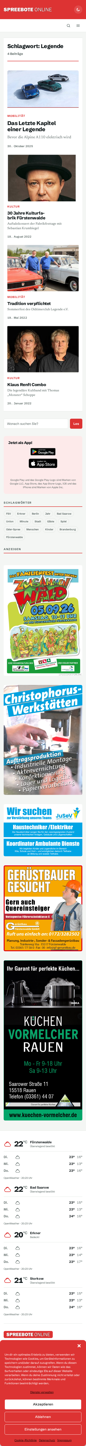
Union (10, 521)
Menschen (32, 529)
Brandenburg (68, 529)
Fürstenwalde (14, 537)
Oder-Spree (13, 529)
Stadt (38, 521)
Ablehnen (43, 1417)
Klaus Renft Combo (26, 384)
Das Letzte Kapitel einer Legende (31, 126)
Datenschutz (47, 1440)
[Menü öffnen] (78, 25)
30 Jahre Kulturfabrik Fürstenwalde (26, 215)
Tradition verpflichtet (29, 303)
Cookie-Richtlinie (25, 1440)
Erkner (21, 513)
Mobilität (16, 116)
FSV (8, 513)
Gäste (50, 521)
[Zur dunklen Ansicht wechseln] (78, 9)
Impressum (64, 1440)
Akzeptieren (43, 1404)
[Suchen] (68, 25)
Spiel (64, 521)
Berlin (35, 513)
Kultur (13, 206)
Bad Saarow (64, 513)
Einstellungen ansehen (43, 1429)
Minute (24, 521)
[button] (79, 1345)
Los (76, 424)
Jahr (47, 513)
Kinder (49, 529)
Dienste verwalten (42, 1392)
